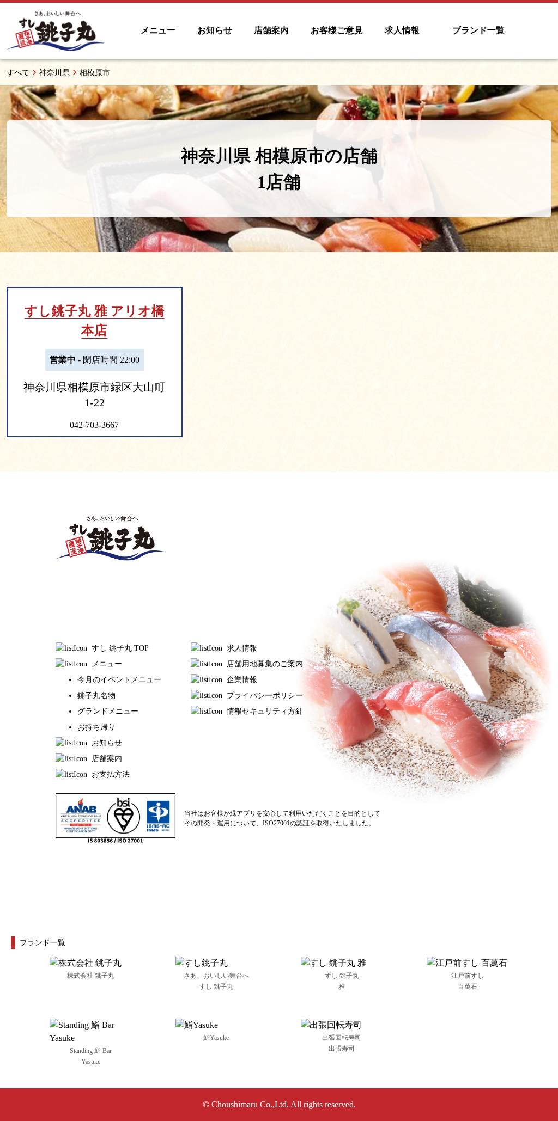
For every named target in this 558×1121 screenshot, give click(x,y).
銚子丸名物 (96, 695)
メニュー (158, 30)
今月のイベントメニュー (119, 680)
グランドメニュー (107, 711)
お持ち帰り (96, 727)
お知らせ (214, 30)
